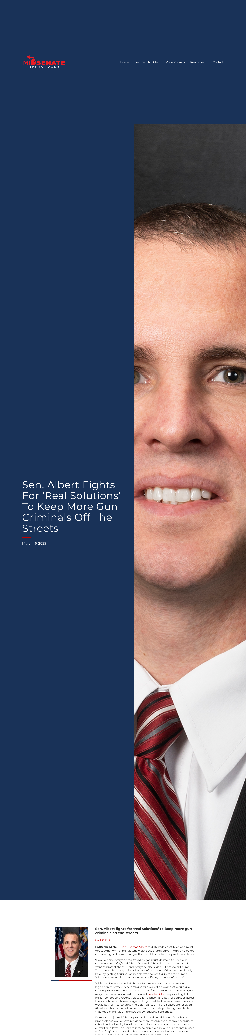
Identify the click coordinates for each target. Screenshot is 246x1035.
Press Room (174, 62)
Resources (197, 62)
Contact (218, 62)
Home (124, 62)
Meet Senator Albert (147, 62)
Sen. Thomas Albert (134, 947)
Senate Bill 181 (157, 994)
